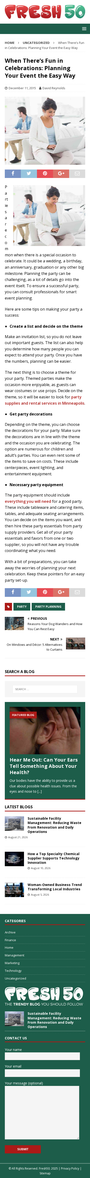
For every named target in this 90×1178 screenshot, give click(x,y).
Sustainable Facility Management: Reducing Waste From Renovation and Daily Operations (54, 825)
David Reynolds (53, 88)
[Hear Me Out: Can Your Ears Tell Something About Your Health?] (45, 730)
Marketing (12, 963)
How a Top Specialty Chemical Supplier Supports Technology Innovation (53, 858)
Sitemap (45, 1173)
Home (9, 947)
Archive (10, 932)
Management (14, 955)
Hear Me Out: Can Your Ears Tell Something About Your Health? (44, 766)
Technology (13, 970)
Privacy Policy (70, 1168)
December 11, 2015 (22, 88)
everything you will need (28, 501)
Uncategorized (15, 978)
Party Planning (48, 607)
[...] (39, 791)
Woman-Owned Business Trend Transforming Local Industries (55, 886)
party (22, 607)
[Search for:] (45, 689)
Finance (10, 940)
